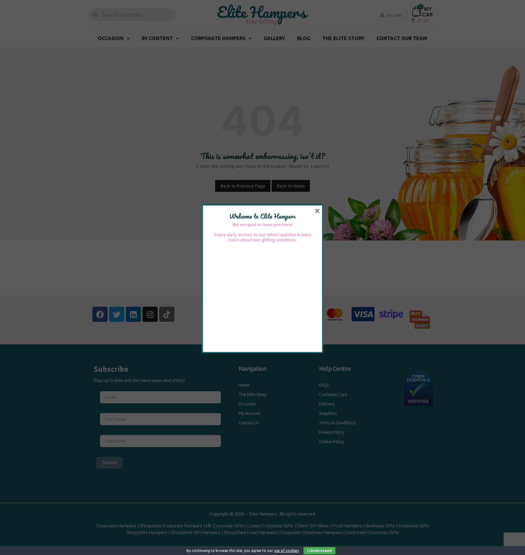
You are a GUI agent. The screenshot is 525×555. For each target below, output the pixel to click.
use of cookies (286, 551)
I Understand (319, 551)
